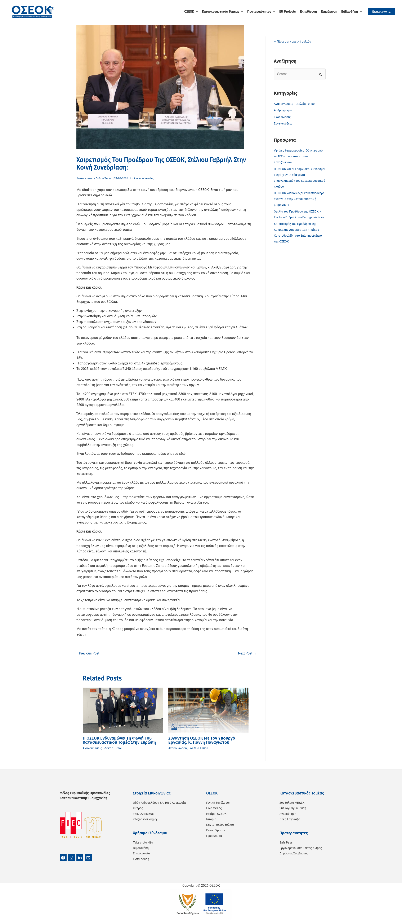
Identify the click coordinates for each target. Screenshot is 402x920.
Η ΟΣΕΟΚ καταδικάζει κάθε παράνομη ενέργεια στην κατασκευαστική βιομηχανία (299, 198)
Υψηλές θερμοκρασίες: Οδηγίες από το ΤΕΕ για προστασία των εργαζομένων (298, 156)
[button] (196, 11)
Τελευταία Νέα (143, 842)
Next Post (247, 653)
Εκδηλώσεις (282, 117)
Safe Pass (286, 842)
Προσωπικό (214, 835)
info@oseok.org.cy (145, 819)
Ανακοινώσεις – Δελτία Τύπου (294, 103)
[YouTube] (88, 857)
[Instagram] (71, 857)
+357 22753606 (143, 813)
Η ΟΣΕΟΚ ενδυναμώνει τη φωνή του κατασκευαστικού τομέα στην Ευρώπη (119, 740)
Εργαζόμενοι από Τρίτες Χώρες (301, 848)
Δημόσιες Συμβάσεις (294, 853)
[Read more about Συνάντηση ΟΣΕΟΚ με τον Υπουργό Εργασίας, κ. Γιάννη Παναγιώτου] (208, 710)
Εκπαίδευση (141, 859)
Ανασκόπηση (288, 813)
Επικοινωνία (141, 853)
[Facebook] (63, 857)
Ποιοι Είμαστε (215, 830)
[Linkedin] (79, 857)
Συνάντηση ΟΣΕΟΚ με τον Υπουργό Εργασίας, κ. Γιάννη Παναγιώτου (201, 740)
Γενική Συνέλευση (218, 802)
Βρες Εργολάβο (290, 819)
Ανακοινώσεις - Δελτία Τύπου (94, 178)
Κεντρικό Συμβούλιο (220, 824)
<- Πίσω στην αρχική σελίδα (292, 41)
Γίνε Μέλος (214, 808)
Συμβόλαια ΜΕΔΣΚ (292, 802)
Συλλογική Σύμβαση (293, 808)
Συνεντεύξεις (283, 123)
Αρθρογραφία (283, 110)
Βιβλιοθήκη (141, 848)
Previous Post (87, 653)
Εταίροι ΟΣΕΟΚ (216, 813)
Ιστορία (211, 819)
